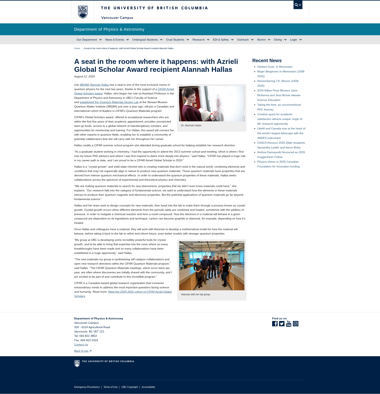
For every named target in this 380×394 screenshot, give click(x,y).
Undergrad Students (145, 39)
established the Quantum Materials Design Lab (109, 102)
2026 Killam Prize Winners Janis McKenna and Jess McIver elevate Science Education (278, 95)
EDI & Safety (221, 39)
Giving (278, 39)
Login (293, 39)
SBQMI (84, 84)
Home (77, 48)
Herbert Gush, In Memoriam (275, 66)
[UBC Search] (298, 5)
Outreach (243, 39)
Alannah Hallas (99, 84)
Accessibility (148, 387)
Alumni (261, 39)
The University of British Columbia (82, 12)
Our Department (87, 39)
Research (199, 39)
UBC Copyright (130, 387)
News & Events (114, 39)
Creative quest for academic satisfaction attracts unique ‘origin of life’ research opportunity (279, 119)
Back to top (81, 350)
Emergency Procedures (87, 387)
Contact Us (81, 344)
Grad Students (175, 39)
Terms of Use (111, 387)
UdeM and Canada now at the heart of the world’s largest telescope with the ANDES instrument (281, 133)
